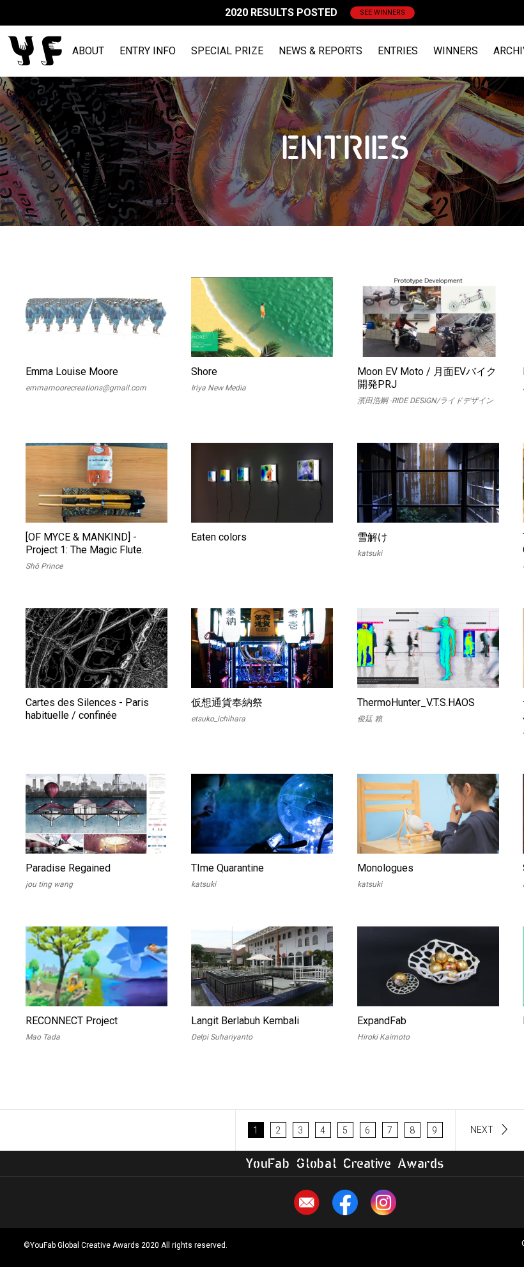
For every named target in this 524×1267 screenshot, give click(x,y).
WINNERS (455, 51)
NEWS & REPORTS (320, 51)
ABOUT (88, 51)
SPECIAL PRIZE (227, 51)
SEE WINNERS (382, 12)
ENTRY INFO (147, 51)
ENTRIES (398, 51)
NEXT (481, 1130)
